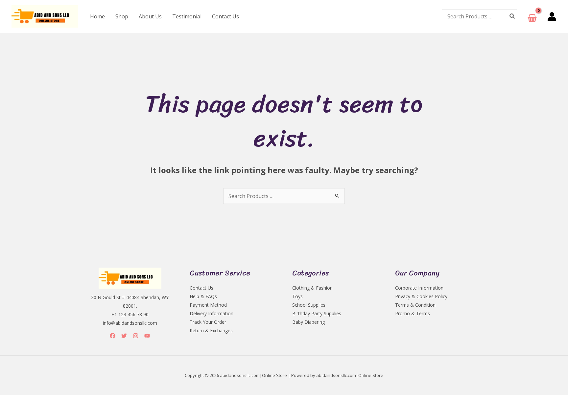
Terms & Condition (415, 305)
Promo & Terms (412, 313)
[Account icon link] (551, 16)
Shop (121, 16)
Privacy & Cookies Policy (421, 296)
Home (97, 16)
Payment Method (208, 305)
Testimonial (186, 16)
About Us (150, 16)
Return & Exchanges (211, 330)
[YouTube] (147, 336)
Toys (297, 296)
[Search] (512, 16)
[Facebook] (112, 336)
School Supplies (308, 305)
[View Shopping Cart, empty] (532, 16)
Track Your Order (208, 322)
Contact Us (225, 16)
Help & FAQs (203, 296)
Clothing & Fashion (312, 288)
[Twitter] (124, 336)
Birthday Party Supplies (316, 313)
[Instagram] (135, 336)
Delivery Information (211, 313)
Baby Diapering (308, 322)
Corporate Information (419, 288)
